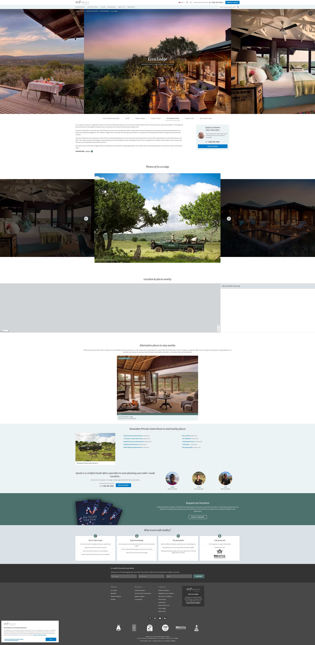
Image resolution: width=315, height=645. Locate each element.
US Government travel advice (143, 593)
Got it (50, 639)
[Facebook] (150, 618)
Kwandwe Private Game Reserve (87, 463)
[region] (110, 308)
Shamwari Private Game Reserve (133, 441)
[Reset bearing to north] (218, 330)
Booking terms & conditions (166, 593)
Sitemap (113, 599)
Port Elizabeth (186, 438)
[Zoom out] (218, 328)
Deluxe (88, 151)
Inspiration (111, 7)
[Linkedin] (165, 618)
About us (121, 7)
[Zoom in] (218, 326)
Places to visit (156, 118)
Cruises (103, 7)
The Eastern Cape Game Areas (133, 438)
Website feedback (116, 596)
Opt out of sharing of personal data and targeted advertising (14, 639)
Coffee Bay (185, 444)
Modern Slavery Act (163, 605)
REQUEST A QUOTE (232, 2)
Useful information (140, 590)
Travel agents (138, 599)
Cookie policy (162, 602)
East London (186, 436)
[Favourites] (187, 2)
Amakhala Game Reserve (131, 444)
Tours (127, 118)
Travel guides (140, 118)
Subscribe (199, 576)
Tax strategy (162, 608)
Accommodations (173, 118)
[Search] (238, 6)
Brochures (131, 7)
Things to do (189, 118)
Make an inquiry (213, 146)
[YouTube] (160, 618)
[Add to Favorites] (310, 13)
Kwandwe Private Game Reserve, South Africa (157, 64)
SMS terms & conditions (165, 596)
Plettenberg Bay (187, 447)
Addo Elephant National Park (132, 447)
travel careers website (193, 602)
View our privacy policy (40, 635)
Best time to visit (206, 118)
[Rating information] (92, 151)
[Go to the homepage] (82, 2)
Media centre (162, 611)
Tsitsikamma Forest (188, 441)
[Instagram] (155, 618)
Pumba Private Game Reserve (132, 436)
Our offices (114, 590)
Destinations (79, 7)
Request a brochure (197, 517)
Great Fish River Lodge (125, 417)
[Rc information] (132, 358)
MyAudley (113, 593)
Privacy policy (162, 599)
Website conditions (163, 590)
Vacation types (92, 7)
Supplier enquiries (140, 596)
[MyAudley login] (191, 2)
